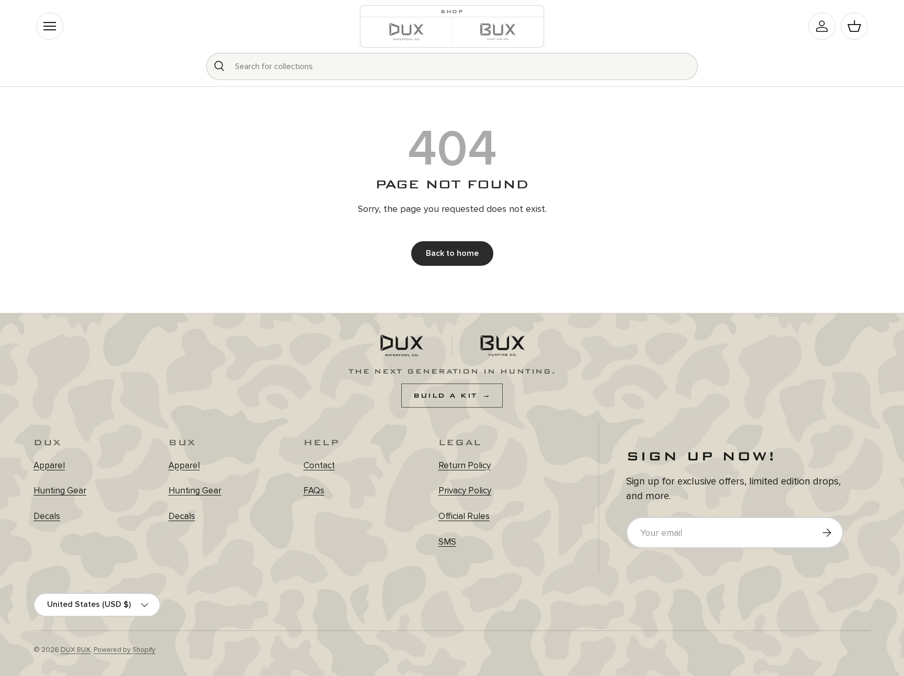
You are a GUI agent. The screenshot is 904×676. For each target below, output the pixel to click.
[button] (854, 26)
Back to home (452, 253)
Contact (319, 465)
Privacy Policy (464, 490)
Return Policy (464, 465)
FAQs (313, 490)
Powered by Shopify (124, 650)
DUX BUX (76, 650)
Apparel (49, 465)
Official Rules (464, 516)
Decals (46, 516)
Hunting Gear (59, 490)
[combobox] (452, 66)
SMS (447, 541)
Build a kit (452, 395)
